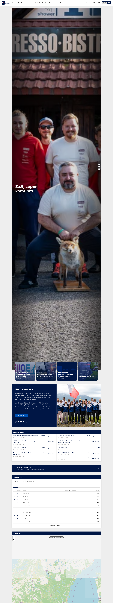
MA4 (53, 486)
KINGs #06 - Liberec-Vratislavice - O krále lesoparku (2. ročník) (70, 441)
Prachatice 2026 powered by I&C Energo (25, 435)
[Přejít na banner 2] (99, 166)
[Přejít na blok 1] (18, 421)
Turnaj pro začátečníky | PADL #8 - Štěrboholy (23, 453)
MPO (15, 486)
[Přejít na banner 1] (99, 164)
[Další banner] (98, 254)
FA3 (49, 486)
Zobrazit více (21, 415)
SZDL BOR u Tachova (19, 447)
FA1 (30, 486)
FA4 (58, 486)
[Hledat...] (87, 3)
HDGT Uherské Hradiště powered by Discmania (24, 441)
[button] (14, 537)
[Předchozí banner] (14, 254)
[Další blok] (26, 422)
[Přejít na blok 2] (20, 421)
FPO (21, 486)
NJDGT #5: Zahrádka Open (66, 435)
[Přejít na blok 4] (23, 421)
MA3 (44, 486)
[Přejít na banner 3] (99, 168)
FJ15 (68, 486)
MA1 (25, 486)
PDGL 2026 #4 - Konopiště (66, 453)
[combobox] (27, 481)
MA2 (34, 486)
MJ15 (63, 486)
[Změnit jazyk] (90, 3)
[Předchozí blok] (16, 422)
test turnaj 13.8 (62, 447)
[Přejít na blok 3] (21, 421)
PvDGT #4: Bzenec (63, 458)
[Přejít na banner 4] (99, 169)
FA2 (39, 486)
